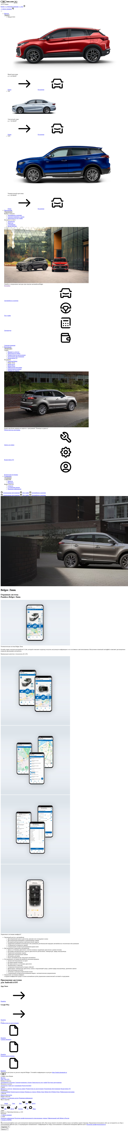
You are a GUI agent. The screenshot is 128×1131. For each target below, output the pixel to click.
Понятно (3, 1129)
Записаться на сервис (14, 353)
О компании (7, 476)
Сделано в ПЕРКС (6, 1120)
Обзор (9, 89)
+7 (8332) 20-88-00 (6, 1115)
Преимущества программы (12, 430)
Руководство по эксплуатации (17, 355)
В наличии (41, 89)
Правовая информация (14, 489)
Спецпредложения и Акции (16, 217)
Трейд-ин (10, 223)
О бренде (10, 486)
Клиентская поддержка (14, 369)
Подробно (7, 285)
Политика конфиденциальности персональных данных (31, 1118)
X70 (8, 1079)
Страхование (11, 224)
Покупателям (8, 210)
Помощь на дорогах (13, 370)
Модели (6, 13)
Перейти (3, 1001)
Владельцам (7, 347)
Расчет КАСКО (12, 226)
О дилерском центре (14, 487)
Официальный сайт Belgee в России (58, 1118)
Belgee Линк (40, 1092)
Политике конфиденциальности (96, 1124)
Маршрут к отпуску (13, 352)
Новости (10, 481)
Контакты (10, 482)
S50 (5, 1079)
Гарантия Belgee (12, 361)
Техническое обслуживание (16, 356)
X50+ (2, 1079)
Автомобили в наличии (15, 215)
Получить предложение (54, 1082)
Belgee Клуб (11, 364)
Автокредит (11, 221)
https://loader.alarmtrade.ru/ (59, 1072)
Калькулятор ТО (12, 358)
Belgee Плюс (11, 366)
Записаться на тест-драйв (15, 218)
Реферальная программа (15, 367)
